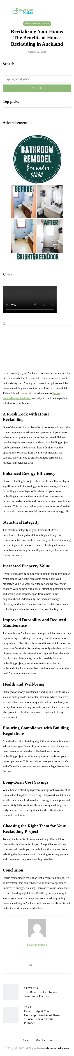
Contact (26, 1040)
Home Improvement (37, 24)
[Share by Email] (43, 969)
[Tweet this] (47, 965)
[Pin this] (61, 965)
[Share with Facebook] (43, 965)
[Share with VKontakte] (65, 965)
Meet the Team (44, 1040)
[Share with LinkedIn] (56, 965)
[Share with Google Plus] (52, 965)
